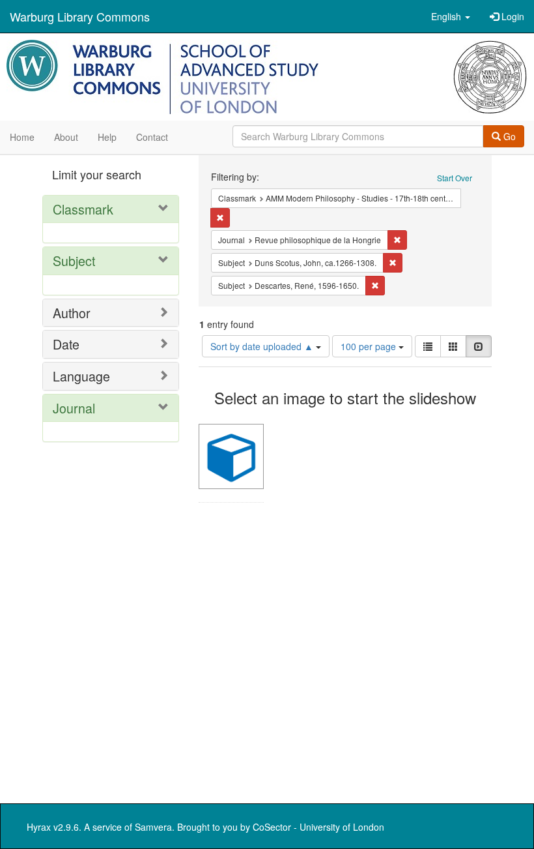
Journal (74, 407)
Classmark (83, 209)
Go (508, 136)
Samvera (153, 826)
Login (511, 16)
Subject (74, 260)
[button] (450, 16)
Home (22, 136)
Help (107, 136)
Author (72, 312)
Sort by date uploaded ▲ (263, 346)
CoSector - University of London (318, 826)
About (66, 136)
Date (66, 344)
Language (81, 375)
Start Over (454, 177)
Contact (152, 136)
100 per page (370, 346)
